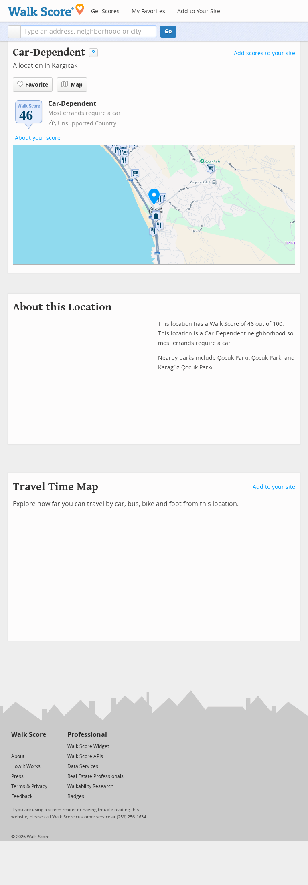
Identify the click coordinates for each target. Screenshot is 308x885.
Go (168, 31)
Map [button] (77, 84)
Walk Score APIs (85, 756)
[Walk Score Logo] (46, 9)
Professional (87, 734)
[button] (14, 31)
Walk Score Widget (88, 746)
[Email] (40, 745)
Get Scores (105, 11)
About (17, 756)
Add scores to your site (264, 53)
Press (17, 776)
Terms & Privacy (29, 786)
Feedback (21, 796)
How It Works (26, 766)
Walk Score (28, 734)
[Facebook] (28, 745)
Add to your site (274, 487)
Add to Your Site (198, 11)
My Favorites (148, 11)
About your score (38, 138)
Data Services (82, 766)
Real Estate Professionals (95, 776)
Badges (75, 796)
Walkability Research (90, 786)
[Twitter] (15, 745)
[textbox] (88, 31)
